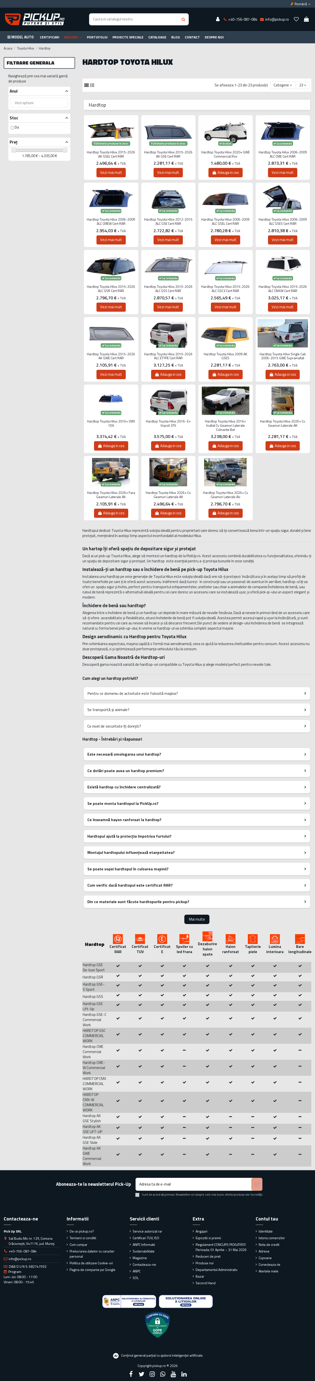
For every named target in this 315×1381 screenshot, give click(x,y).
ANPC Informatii (144, 1244)
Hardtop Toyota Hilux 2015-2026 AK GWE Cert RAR (111, 356)
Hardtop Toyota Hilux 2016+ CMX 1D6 (111, 423)
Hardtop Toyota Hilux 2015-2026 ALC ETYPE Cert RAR (168, 356)
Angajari (201, 1231)
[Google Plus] (163, 1374)
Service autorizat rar (147, 1231)
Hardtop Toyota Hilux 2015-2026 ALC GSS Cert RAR (168, 289)
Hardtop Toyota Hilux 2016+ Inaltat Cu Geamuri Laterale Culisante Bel (225, 425)
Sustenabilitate (144, 1251)
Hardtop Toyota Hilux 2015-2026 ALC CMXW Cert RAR (283, 289)
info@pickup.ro (20, 1258)
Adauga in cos (228, 172)
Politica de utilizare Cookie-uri (91, 1263)
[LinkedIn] (184, 1374)
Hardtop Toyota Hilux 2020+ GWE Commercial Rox (225, 154)
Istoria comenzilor (272, 1237)
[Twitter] (141, 1374)
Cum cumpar (78, 1244)
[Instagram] (152, 1374)
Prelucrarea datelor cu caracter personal (92, 1254)
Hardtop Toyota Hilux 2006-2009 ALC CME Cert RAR (283, 154)
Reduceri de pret (208, 1256)
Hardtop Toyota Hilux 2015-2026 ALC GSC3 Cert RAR (225, 289)
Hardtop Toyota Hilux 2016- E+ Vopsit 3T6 (168, 423)
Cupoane (265, 1257)
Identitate (266, 1231)
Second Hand (206, 1282)
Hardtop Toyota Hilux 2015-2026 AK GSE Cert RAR (168, 154)
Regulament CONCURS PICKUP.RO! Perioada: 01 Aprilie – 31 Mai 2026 (221, 1247)
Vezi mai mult (111, 172)
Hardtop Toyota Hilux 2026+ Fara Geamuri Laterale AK (111, 495)
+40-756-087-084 (23, 1251)
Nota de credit (269, 1244)
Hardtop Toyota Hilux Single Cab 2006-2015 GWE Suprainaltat (283, 356)
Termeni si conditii (83, 1237)
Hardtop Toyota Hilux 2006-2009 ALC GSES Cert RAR (283, 221)
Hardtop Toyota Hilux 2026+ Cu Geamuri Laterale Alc (225, 495)
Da (17, 127)
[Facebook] (131, 1374)
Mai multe (197, 919)
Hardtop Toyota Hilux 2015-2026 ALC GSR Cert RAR (111, 289)
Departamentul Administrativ (216, 1269)
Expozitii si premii (208, 1237)
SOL (136, 1277)
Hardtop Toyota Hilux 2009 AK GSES (225, 356)
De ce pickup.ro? (82, 1231)
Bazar (200, 1276)
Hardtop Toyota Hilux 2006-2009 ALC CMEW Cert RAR (111, 221)
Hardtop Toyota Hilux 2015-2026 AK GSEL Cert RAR (111, 154)
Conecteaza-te (269, 1264)
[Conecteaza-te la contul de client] (218, 19)
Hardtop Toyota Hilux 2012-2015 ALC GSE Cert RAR (168, 221)
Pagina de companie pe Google (92, 1269)
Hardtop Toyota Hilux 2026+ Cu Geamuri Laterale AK (282, 423)
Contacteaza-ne (144, 1264)
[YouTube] (173, 1374)
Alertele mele (268, 1271)
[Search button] (183, 19)
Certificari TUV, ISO (146, 1237)
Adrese (264, 1251)
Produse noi (205, 1263)
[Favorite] (296, 19)
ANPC (137, 1271)
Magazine (140, 1257)
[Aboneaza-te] (256, 1184)
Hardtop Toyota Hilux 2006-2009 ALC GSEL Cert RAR (225, 221)
